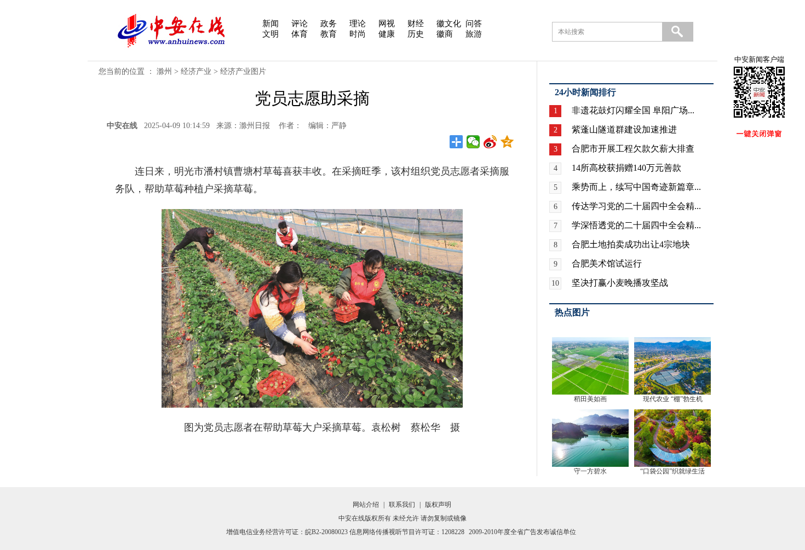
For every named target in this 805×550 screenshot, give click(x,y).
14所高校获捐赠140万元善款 (626, 167)
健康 (386, 34)
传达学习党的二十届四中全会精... (636, 206)
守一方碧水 (590, 471)
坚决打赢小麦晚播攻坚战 (620, 282)
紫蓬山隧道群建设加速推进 (624, 129)
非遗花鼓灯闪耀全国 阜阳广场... (633, 110)
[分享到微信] (473, 141)
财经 (415, 23)
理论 (357, 23)
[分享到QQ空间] (507, 141)
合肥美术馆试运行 (607, 263)
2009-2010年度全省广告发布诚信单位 (522, 532)
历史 (415, 34)
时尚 (357, 34)
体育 (299, 34)
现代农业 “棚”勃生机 (673, 399)
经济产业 (196, 71)
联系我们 (402, 504)
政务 (328, 23)
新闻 (270, 23)
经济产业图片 (243, 71)
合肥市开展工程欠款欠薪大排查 (633, 148)
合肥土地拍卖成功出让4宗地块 (631, 244)
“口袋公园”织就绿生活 (672, 471)
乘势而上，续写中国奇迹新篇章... (636, 187)
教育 (328, 34)
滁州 (164, 71)
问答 (473, 23)
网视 (386, 23)
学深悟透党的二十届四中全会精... (636, 225)
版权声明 (438, 504)
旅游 (473, 34)
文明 (270, 34)
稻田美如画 (590, 399)
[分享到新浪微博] (490, 141)
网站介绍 (366, 504)
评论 (299, 23)
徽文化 (448, 23)
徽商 (444, 34)
